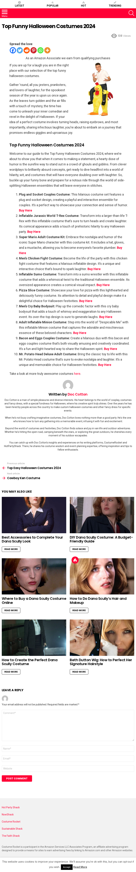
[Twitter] (20, 50)
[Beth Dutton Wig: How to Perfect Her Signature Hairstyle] (102, 637)
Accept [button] (66, 867)
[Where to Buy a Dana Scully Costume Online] (34, 576)
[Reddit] (27, 50)
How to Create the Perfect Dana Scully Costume (29, 662)
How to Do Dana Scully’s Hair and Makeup (98, 600)
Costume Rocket (11, 821)
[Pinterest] (33, 50)
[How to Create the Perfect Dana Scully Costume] (34, 637)
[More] (47, 50)
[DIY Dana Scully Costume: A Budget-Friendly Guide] (102, 515)
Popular (52, 5)
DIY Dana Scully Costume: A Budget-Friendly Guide (101, 539)
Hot (83, 5)
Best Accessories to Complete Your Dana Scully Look (32, 539)
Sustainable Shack (12, 828)
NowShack (8, 814)
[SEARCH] (131, 13)
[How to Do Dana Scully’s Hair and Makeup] (102, 576)
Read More (11, 549)
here (77, 373)
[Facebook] (13, 50)
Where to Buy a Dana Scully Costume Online (34, 600)
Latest (19, 5)
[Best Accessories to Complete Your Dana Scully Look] (34, 515)
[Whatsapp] (40, 50)
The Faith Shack (11, 835)
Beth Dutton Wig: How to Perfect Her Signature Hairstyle (101, 662)
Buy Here (25, 210)
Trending (115, 5)
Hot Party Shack (11, 807)
